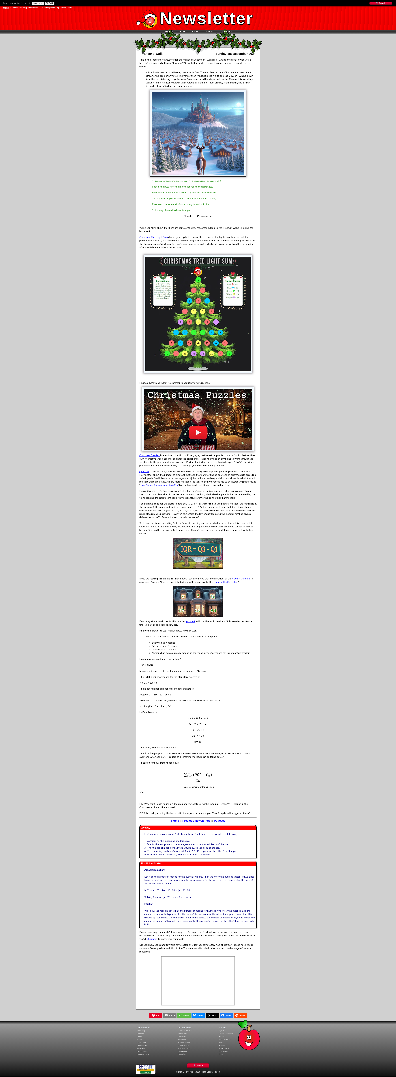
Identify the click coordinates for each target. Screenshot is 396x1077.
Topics (63, 8)
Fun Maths (44, 8)
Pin (157, 1015)
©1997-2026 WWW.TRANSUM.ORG (198, 1072)
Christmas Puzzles (149, 455)
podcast (190, 621)
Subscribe (227, 31)
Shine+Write (182, 1034)
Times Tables (141, 1043)
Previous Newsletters (196, 820)
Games (139, 1037)
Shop (221, 1054)
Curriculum (182, 1054)
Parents (222, 1045)
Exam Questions (143, 1054)
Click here (152, 939)
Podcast (210, 31)
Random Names (184, 1043)
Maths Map (54, 8)
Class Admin (182, 1051)
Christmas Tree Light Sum (153, 237)
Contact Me (223, 1051)
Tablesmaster (33, 8)
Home (182, 31)
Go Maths (140, 1034)
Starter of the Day (184, 1031)
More (70, 8)
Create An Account (226, 1034)
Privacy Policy (224, 1048)
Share (186, 1015)
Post (214, 1015)
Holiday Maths (183, 1045)
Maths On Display (184, 1048)
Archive (169, 31)
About (195, 31)
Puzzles (139, 1040)
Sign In (6, 8)
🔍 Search (380, 3)
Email (172, 1015)
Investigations (142, 1051)
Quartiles (144, 471)
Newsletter (182, 1040)
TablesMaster (142, 1045)
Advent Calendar (241, 578)
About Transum (224, 1040)
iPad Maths (141, 1048)
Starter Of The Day (18, 8)
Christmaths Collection (225, 582)
